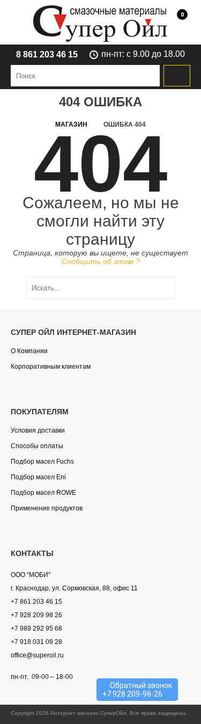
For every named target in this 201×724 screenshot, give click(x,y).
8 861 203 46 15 (47, 54)
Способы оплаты (37, 446)
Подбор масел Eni (38, 477)
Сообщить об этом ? (101, 261)
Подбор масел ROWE (43, 492)
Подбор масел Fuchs (42, 461)
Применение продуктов (47, 508)
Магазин (71, 124)
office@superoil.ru (37, 655)
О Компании (29, 351)
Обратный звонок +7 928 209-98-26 (137, 689)
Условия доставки (38, 430)
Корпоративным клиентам (51, 366)
